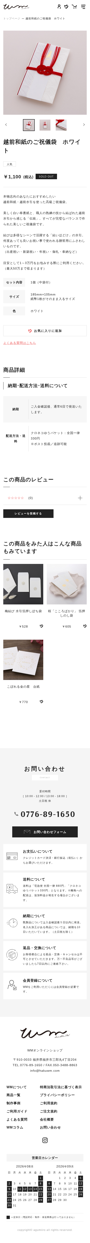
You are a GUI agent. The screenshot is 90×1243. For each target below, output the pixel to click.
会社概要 (47, 1119)
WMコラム (15, 1127)
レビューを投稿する (28, 513)
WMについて (17, 1087)
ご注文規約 (48, 1111)
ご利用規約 (48, 1103)
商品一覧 (14, 1095)
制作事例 (14, 1103)
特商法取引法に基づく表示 (61, 1087)
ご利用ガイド (17, 1111)
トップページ (11, 18)
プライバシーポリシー (57, 1095)
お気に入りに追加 (48, 330)
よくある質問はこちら (19, 343)
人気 (9, 164)
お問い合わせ (50, 1127)
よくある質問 (17, 1119)
